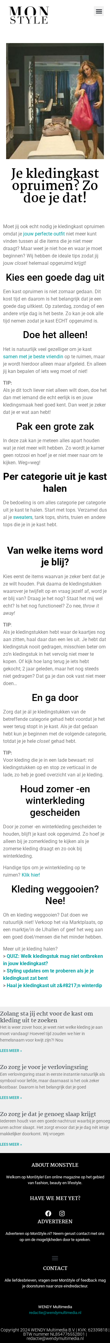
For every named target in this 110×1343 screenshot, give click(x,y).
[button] (99, 11)
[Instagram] (62, 1213)
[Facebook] (48, 1213)
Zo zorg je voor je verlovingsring (44, 1067)
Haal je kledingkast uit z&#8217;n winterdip (54, 985)
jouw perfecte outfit (44, 234)
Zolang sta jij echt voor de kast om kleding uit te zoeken (46, 1017)
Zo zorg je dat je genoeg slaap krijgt (48, 1114)
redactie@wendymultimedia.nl (55, 1312)
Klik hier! (31, 875)
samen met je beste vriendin (33, 356)
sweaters (22, 517)
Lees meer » (11, 1051)
